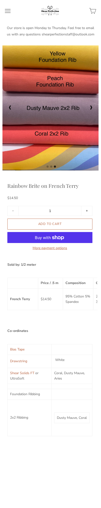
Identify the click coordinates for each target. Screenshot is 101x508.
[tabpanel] (50, 107)
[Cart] (93, 11)
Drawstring (18, 361)
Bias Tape (17, 349)
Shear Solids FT (22, 373)
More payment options (50, 248)
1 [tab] (47, 168)
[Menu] (7, 11)
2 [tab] (51, 168)
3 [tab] (54, 168)
